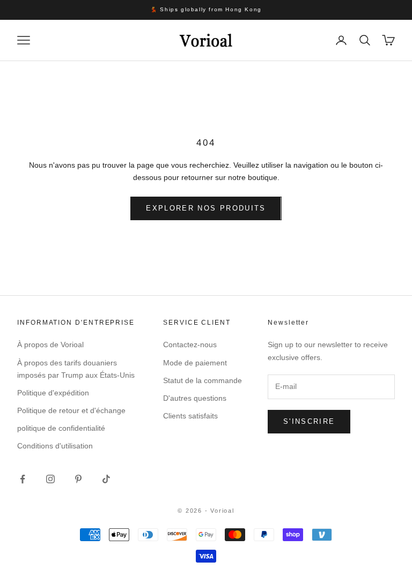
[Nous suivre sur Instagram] (50, 479)
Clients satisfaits (190, 415)
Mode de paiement (195, 362)
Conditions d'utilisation (55, 445)
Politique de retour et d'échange (71, 410)
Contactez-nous (190, 344)
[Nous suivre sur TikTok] (106, 479)
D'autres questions (194, 398)
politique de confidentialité (61, 428)
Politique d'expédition (53, 392)
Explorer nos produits (206, 208)
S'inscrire (309, 421)
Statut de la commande (202, 380)
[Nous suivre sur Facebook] (22, 479)
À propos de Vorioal (50, 344)
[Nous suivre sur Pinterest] (78, 479)
